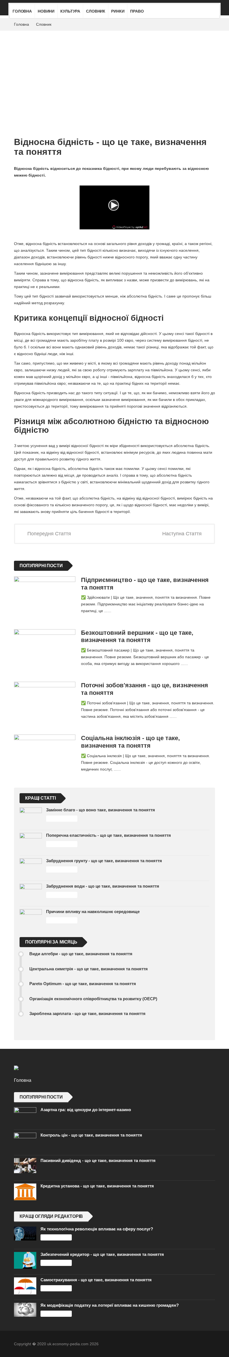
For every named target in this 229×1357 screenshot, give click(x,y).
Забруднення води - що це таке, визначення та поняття (102, 886)
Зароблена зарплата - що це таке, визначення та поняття (87, 1013)
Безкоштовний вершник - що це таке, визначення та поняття (137, 636)
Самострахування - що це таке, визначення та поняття (96, 1279)
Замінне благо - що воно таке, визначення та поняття (100, 809)
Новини (46, 11)
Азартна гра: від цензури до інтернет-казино (85, 1109)
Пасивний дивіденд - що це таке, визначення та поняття (98, 1160)
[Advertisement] (114, 73)
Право (137, 11)
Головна (22, 11)
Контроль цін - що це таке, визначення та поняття (91, 1135)
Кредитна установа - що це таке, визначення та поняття (97, 1185)
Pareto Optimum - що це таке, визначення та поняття (82, 983)
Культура (70, 11)
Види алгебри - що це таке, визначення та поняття (80, 953)
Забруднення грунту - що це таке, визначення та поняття (104, 860)
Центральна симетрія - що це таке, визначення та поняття (88, 968)
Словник (95, 11)
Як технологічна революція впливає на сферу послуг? (96, 1229)
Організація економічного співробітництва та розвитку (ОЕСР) (93, 998)
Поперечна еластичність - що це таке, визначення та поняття (108, 835)
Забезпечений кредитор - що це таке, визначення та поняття (102, 1254)
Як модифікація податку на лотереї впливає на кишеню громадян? (109, 1305)
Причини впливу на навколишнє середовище (93, 911)
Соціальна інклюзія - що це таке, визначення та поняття (130, 742)
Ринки (117, 11)
